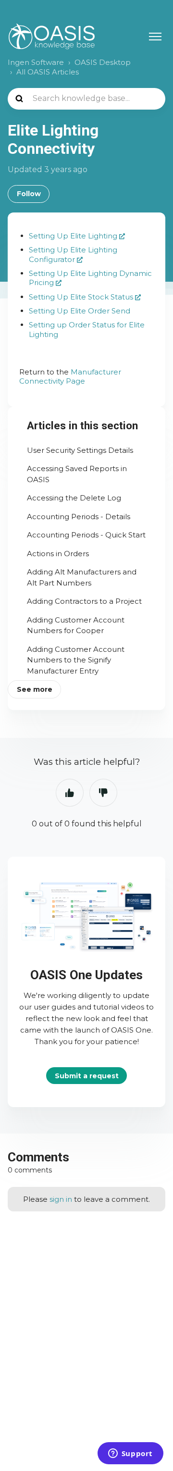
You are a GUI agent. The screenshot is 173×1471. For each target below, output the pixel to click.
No (103, 793)
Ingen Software (36, 62)
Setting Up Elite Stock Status (81, 296)
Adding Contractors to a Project (84, 601)
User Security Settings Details (80, 450)
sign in (60, 1199)
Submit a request (87, 1076)
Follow (29, 193)
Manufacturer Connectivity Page (70, 376)
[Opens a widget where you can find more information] (130, 1454)
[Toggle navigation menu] (155, 36)
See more (34, 689)
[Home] (52, 36)
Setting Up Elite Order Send (79, 310)
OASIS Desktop (102, 62)
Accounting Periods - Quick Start (86, 534)
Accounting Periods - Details (78, 516)
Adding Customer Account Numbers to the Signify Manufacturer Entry (75, 660)
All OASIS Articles (47, 71)
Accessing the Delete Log (74, 497)
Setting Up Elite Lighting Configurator (73, 254)
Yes (70, 793)
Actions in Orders (58, 553)
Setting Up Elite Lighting (73, 235)
